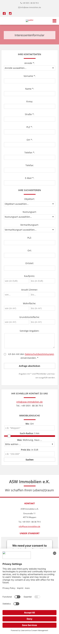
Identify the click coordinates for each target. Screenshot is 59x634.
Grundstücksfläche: (29, 317)
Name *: (29, 88)
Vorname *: (30, 75)
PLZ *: (29, 127)
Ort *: (30, 139)
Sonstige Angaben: (29, 330)
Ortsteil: (29, 263)
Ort (29, 423)
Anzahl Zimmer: (29, 289)
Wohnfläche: (29, 303)
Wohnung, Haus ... (29, 439)
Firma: (29, 101)
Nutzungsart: (30, 211)
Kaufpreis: (29, 275)
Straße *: (29, 114)
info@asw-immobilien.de (30, 7)
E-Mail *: (29, 178)
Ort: (30, 250)
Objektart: (29, 198)
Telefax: (29, 165)
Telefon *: (29, 152)
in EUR (29, 449)
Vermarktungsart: (29, 224)
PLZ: (29, 237)
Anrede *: (29, 63)
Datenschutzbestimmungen (39, 354)
